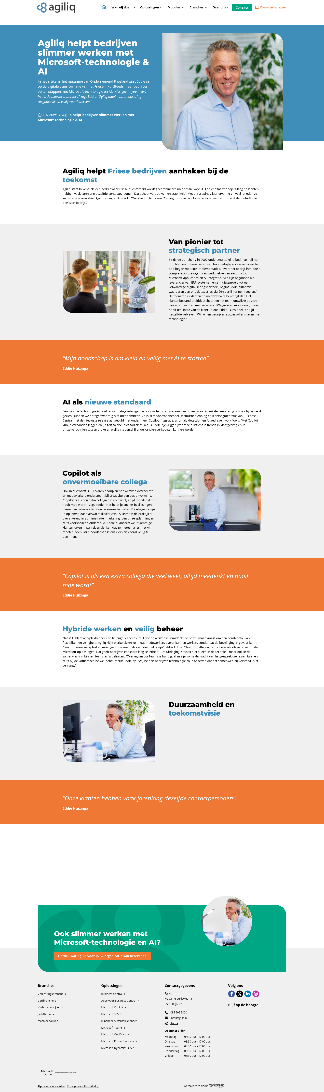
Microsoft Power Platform (117, 1041)
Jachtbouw (44, 1014)
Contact (242, 7)
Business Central (112, 994)
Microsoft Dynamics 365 (116, 1048)
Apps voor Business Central (118, 1000)
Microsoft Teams (112, 1028)
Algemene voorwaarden (51, 1086)
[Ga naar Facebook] (231, 994)
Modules (174, 7)
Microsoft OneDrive (113, 1034)
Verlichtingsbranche (50, 994)
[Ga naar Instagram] (255, 994)
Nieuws (52, 114)
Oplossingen (149, 7)
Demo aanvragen (273, 7)
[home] (56, 7)
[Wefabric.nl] (216, 1086)
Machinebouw (47, 1021)
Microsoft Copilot (112, 1007)
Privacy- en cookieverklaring (83, 1086)
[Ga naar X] (239, 994)
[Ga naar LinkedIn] (247, 994)
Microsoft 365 (110, 1014)
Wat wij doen (121, 7)
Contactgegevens (180, 985)
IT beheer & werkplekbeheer (119, 1021)
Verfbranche (46, 1000)
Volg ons (235, 985)
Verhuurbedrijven (49, 1007)
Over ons (219, 7)
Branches (197, 7)
